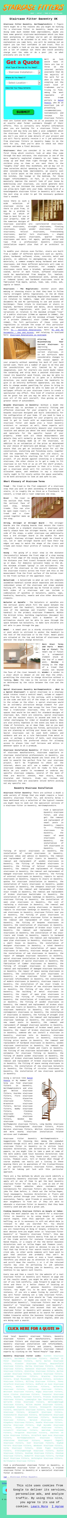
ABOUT (32, 13)
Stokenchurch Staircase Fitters (20, 1415)
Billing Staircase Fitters (40, 1381)
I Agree (58, 1506)
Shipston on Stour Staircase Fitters (39, 1428)
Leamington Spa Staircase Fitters (44, 1399)
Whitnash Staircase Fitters (18, 1392)
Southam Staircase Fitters (39, 1453)
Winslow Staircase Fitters (18, 1425)
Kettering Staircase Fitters (45, 1389)
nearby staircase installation (35, 1132)
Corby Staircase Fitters (18, 1448)
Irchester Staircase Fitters (31, 1417)
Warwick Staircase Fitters (46, 1420)
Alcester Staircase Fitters (31, 1364)
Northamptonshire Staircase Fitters (39, 1438)
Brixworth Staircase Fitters (45, 1412)
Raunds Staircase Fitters (27, 1397)
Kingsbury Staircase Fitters (18, 1422)
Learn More (39, 1506)
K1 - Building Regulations (26, 330)
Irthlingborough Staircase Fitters (34, 1451)
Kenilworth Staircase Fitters (29, 1410)
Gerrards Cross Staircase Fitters (24, 1402)
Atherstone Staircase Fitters (22, 1440)
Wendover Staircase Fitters (48, 1446)
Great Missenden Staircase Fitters (32, 1379)
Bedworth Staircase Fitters (39, 1456)
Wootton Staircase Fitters (32, 1387)
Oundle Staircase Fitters (49, 1422)
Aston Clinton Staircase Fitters (21, 1394)
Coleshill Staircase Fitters (20, 1430)
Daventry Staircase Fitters (48, 1374)
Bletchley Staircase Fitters (39, 1371)
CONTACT (39, 13)
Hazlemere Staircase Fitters (31, 1358)
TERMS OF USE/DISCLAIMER (53, 13)
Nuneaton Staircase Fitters (40, 1369)
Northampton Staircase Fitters (19, 1461)
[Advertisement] (23, 828)
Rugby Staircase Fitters (49, 1392)
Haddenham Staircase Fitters (20, 1376)
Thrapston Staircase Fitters (31, 1433)
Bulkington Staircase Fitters (46, 1458)
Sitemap (6, 1483)
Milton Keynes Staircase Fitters (44, 1405)
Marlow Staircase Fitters (39, 1366)
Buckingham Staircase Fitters (20, 1407)
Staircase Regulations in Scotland (28, 335)
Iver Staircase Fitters (40, 1443)
